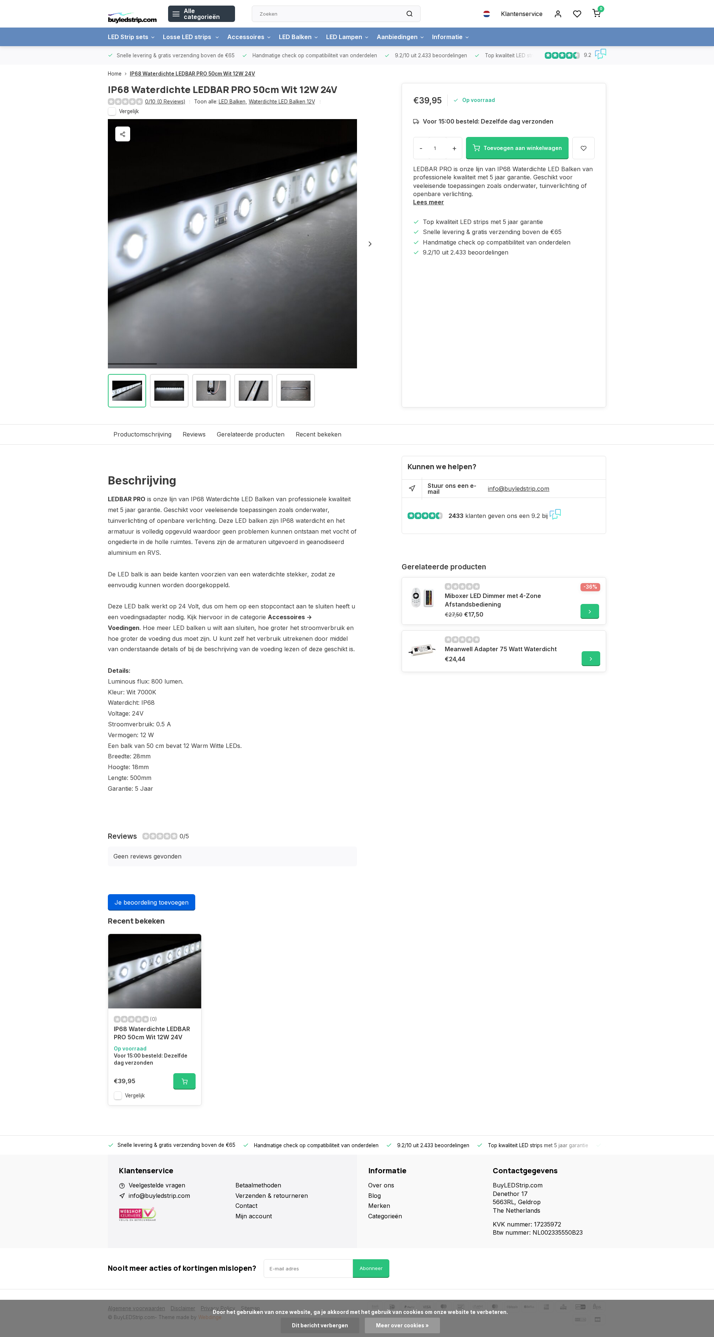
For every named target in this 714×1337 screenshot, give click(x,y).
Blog (374, 1195)
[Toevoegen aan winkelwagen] (184, 1081)
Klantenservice (522, 13)
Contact (246, 1205)
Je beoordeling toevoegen (152, 902)
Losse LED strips (188, 37)
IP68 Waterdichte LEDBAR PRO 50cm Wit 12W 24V (192, 74)
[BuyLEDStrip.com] (132, 14)
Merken (379, 1205)
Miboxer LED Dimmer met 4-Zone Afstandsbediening (493, 600)
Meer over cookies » (402, 1325)
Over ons (381, 1185)
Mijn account (253, 1216)
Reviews (194, 434)
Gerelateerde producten (250, 434)
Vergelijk (129, 111)
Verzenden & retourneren (271, 1195)
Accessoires (245, 37)
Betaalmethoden (258, 1185)
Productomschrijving (142, 434)
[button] (370, 243)
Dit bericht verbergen (320, 1325)
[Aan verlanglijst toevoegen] (190, 945)
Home (115, 74)
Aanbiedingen (397, 37)
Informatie (447, 37)
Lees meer (428, 202)
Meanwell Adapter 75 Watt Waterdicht (501, 649)
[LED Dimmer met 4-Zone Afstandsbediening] (422, 598)
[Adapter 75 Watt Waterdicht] (422, 651)
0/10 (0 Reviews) (165, 102)
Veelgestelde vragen (157, 1185)
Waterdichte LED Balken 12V (282, 102)
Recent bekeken (318, 434)
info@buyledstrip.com (518, 488)
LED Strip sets (128, 37)
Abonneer (371, 1268)
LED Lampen (344, 37)
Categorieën (385, 1216)
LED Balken (295, 37)
